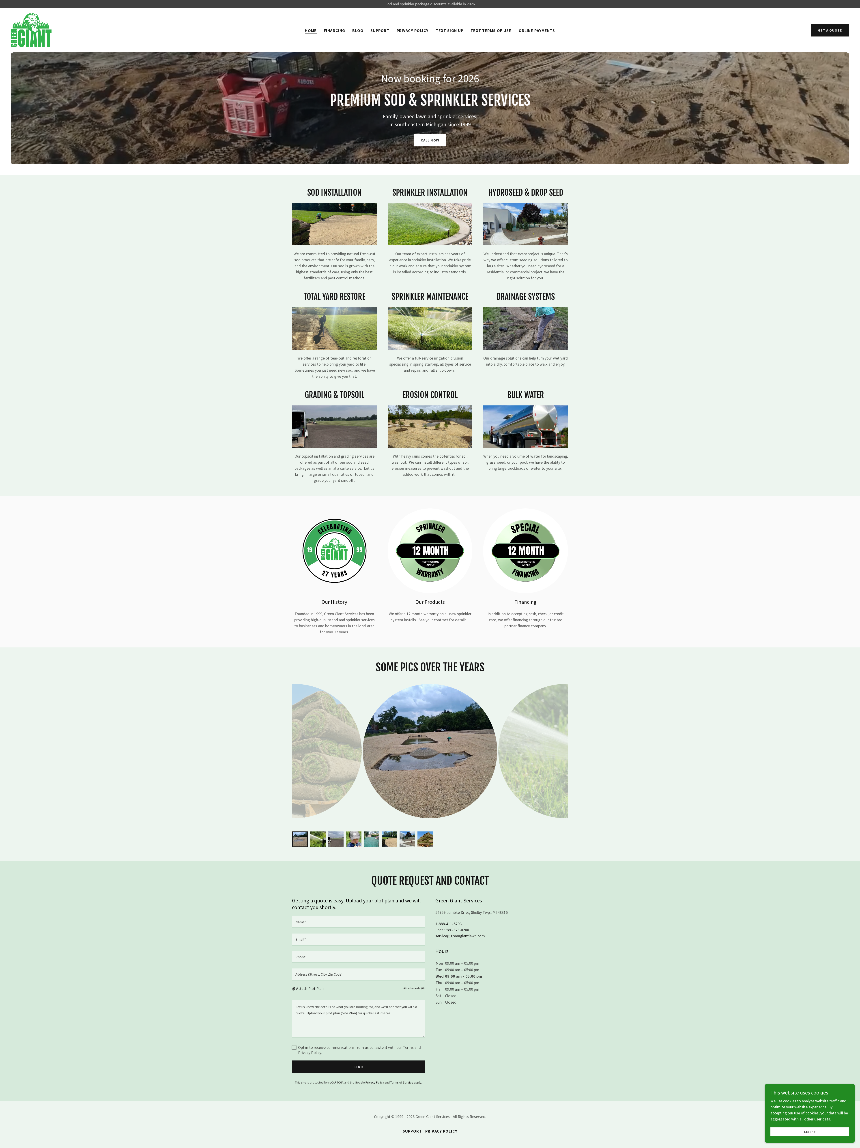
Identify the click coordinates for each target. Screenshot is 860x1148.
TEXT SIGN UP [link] (450, 30)
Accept (810, 1132)
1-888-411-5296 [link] (448, 923)
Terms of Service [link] (401, 1082)
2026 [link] (468, 78)
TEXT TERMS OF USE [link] (491, 30)
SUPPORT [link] (379, 30)
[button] (294, 988)
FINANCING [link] (334, 30)
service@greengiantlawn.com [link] (460, 935)
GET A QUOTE (830, 30)
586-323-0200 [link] (457, 929)
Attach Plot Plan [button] (310, 988)
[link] (31, 29)
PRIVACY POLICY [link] (413, 30)
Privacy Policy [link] (375, 1082)
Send (358, 1066)
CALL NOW (430, 140)
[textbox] (358, 922)
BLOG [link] (357, 30)
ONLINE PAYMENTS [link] (537, 30)
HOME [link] (311, 30)
